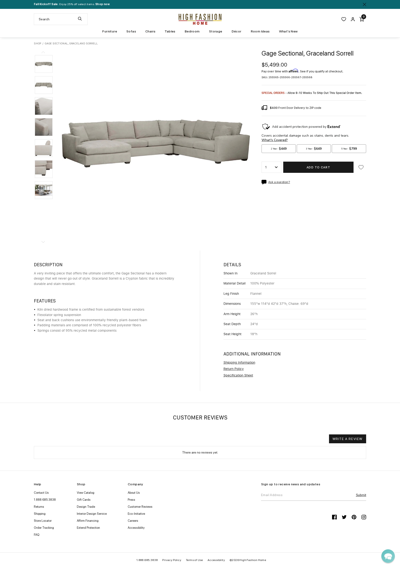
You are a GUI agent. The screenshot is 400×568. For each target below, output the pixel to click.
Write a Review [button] (348, 439)
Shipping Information (239, 362)
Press (131, 499)
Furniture (109, 31)
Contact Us (41, 492)
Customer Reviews (140, 506)
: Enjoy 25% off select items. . (72, 4)
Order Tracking (44, 527)
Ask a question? (279, 182)
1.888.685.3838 (45, 499)
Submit (361, 495)
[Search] (80, 19)
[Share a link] (265, 182)
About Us (134, 492)
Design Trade (86, 506)
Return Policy (233, 369)
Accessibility (136, 527)
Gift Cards (84, 499)
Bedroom (192, 31)
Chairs (150, 31)
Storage (215, 31)
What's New (288, 31)
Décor (236, 31)
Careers (133, 520)
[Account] (353, 19)
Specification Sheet (238, 375)
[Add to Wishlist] (361, 167)
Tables (170, 31)
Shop (37, 43)
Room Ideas (260, 31)
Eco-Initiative (136, 513)
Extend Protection (88, 527)
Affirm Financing (88, 520)
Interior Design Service (92, 513)
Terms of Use (194, 560)
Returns (39, 506)
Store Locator (43, 520)
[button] (44, 64)
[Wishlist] (344, 19)
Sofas (131, 31)
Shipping (40, 513)
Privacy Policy (171, 560)
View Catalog (85, 492)
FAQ (36, 534)
